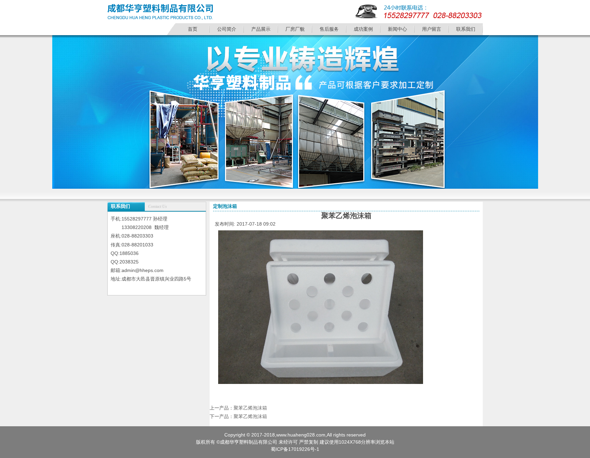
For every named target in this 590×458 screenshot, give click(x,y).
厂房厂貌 (295, 29)
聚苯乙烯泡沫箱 (250, 408)
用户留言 (431, 29)
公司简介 (226, 29)
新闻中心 (397, 29)
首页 (192, 29)
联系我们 (465, 29)
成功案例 (363, 29)
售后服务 (329, 29)
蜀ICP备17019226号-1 (295, 449)
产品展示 (260, 29)
